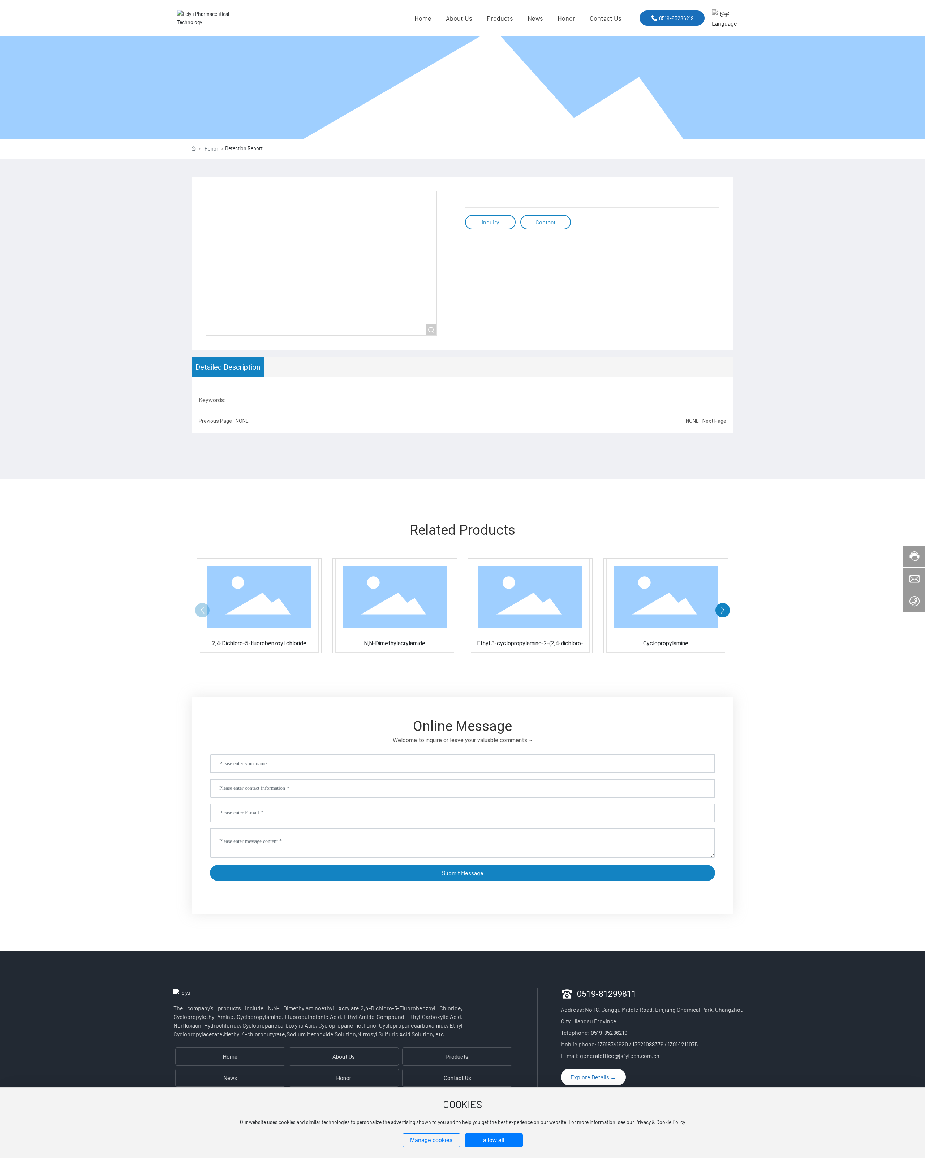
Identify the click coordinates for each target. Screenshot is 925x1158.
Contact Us (457, 1077)
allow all (493, 1140)
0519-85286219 (609, 1032)
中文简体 (732, 31)
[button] (722, 610)
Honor (211, 149)
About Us (343, 1056)
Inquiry (490, 222)
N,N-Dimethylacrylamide (394, 643)
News (230, 1077)
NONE (242, 420)
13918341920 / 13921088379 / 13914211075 (648, 1044)
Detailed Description (227, 366)
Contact (545, 222)
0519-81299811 (606, 993)
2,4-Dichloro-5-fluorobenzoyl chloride (259, 643)
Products (457, 1056)
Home (230, 1056)
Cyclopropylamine (665, 643)
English (729, 43)
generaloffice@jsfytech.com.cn (619, 1055)
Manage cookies (431, 1140)
